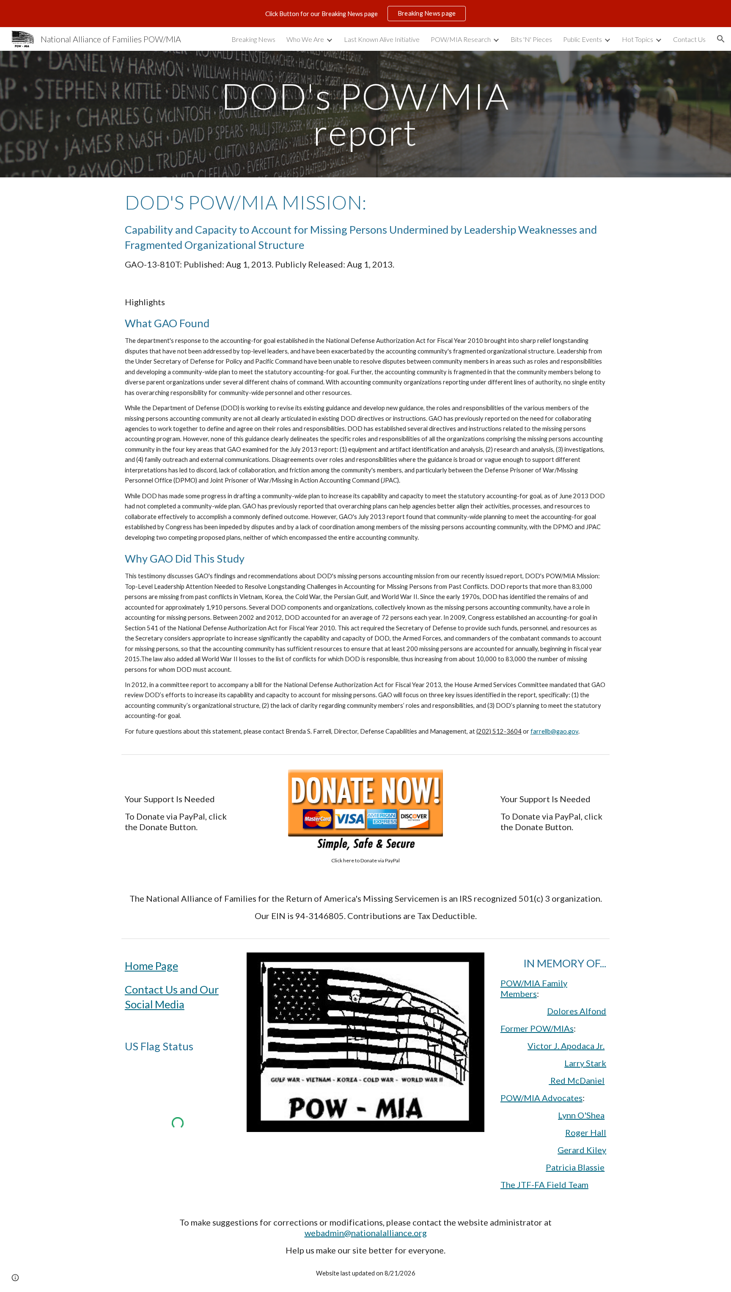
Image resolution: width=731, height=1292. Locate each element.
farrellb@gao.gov (554, 731)
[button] (721, 39)
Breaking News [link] (253, 39)
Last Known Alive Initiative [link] (382, 39)
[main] (365, 114)
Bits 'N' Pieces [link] (531, 39)
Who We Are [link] (305, 39)
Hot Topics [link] (637, 39)
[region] (365, 13)
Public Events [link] (582, 39)
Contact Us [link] (689, 39)
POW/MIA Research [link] (461, 39)
